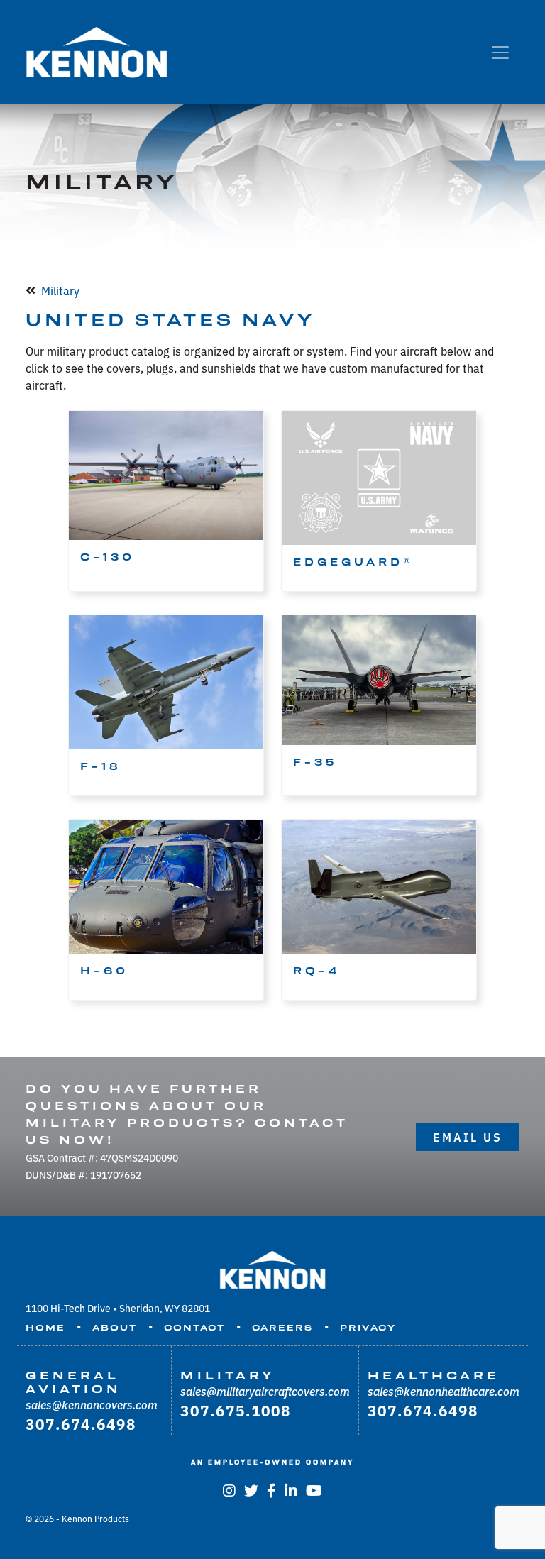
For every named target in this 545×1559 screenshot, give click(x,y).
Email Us (467, 1137)
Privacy (368, 1328)
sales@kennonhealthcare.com (443, 1391)
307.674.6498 (81, 1423)
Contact (194, 1328)
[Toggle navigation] (500, 52)
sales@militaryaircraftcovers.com (265, 1391)
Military (60, 290)
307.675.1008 (235, 1410)
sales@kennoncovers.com (92, 1404)
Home (45, 1328)
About (114, 1328)
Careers (282, 1328)
